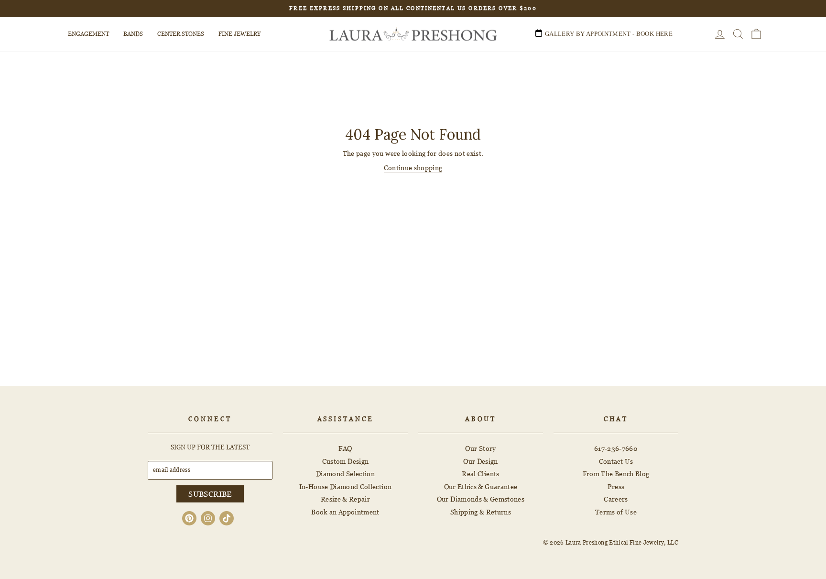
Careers (616, 499)
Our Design (480, 461)
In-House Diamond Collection (345, 486)
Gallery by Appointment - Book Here (609, 33)
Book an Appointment (345, 512)
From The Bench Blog (616, 474)
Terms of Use (616, 512)
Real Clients (480, 474)
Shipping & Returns (480, 512)
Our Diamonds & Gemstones (480, 499)
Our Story (480, 448)
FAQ (345, 448)
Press (616, 486)
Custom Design (345, 461)
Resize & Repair (345, 499)
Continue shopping (413, 168)
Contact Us (616, 461)
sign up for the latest (210, 447)
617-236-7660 (616, 448)
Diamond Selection (345, 474)
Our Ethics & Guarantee (481, 486)
